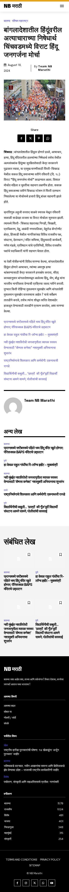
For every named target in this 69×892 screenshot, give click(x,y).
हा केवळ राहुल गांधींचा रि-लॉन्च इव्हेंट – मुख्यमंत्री (31, 334)
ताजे (5, 490)
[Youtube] (51, 883)
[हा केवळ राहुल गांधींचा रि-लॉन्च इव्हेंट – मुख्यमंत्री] (50, 559)
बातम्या (7, 21)
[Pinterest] (39, 138)
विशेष (6, 777)
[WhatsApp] (48, 138)
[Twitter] (30, 138)
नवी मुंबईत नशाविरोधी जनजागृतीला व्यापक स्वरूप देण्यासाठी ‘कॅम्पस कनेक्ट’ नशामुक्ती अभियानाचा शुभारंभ (30, 347)
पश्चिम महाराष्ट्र (20, 21)
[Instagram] (26, 883)
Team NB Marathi (45, 68)
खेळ (6, 745)
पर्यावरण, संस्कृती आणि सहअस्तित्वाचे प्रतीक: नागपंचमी (31, 782)
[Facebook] (21, 138)
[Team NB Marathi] (13, 406)
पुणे (5, 460)
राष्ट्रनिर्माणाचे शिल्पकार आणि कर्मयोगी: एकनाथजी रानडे (34, 494)
